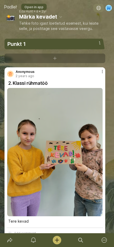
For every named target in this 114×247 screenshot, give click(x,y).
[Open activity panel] (33, 240)
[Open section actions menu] (99, 43)
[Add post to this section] (55, 58)
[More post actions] (99, 73)
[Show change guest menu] (109, 8)
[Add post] (56, 240)
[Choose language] (98, 8)
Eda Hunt (26, 11)
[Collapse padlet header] (60, 16)
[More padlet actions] (104, 240)
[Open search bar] (80, 240)
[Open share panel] (9, 240)
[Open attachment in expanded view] (55, 152)
